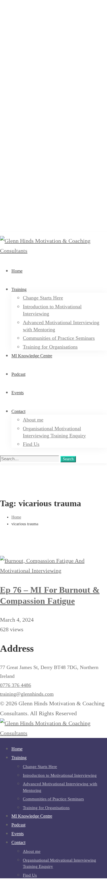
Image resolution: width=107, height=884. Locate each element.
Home (16, 517)
